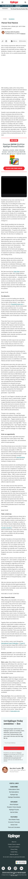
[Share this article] (2, 41)
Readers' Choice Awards (14, 808)
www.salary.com (15, 711)
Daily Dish (16, 271)
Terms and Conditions (14, 848)
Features (23, 33)
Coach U (22, 643)
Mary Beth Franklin (13, 32)
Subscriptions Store (14, 791)
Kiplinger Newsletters (14, 798)
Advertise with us (14, 856)
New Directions (20, 457)
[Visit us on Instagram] (15, 870)
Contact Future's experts (14, 846)
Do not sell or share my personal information (14, 858)
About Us (14, 843)
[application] (14, 185)
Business (11, 19)
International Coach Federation (9, 643)
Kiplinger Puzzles (14, 811)
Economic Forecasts (14, 823)
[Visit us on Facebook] (9, 870)
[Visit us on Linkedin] (21, 870)
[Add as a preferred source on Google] (21, 864)
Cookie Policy (14, 853)
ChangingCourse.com (17, 304)
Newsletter (23, 41)
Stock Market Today (14, 821)
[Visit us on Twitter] (3, 870)
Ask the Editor (14, 813)
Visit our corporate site (19, 875)
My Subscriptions (14, 793)
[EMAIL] (23, 768)
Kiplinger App (14, 796)
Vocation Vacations (6, 527)
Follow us (15, 41)
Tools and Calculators (14, 829)
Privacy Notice (8, 755)
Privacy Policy (14, 851)
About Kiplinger (14, 806)
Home (5, 19)
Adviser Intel (14, 826)
